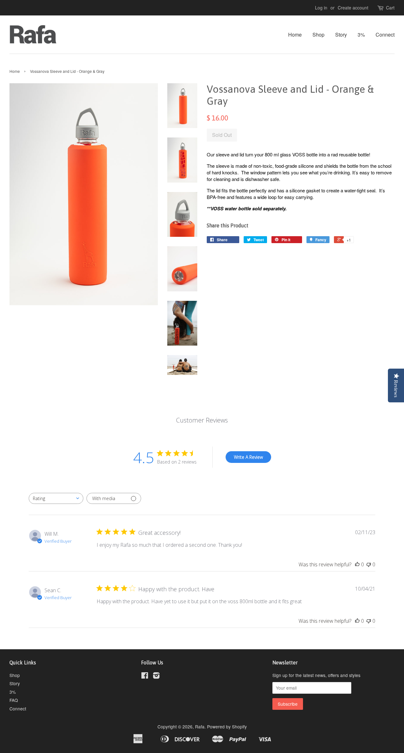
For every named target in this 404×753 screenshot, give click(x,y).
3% (361, 34)
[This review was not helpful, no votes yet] (368, 564)
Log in (321, 7)
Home (295, 34)
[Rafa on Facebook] (144, 676)
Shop (318, 34)
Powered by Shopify (227, 726)
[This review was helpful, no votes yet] (357, 564)
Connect (385, 34)
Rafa (200, 726)
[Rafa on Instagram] (156, 676)
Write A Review (248, 457)
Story (341, 34)
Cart (390, 7)
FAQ (13, 700)
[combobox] (56, 498)
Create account (353, 7)
